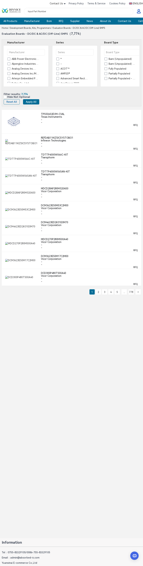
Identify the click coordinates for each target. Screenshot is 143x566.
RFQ (61, 21)
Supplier (75, 21)
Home (5, 28)
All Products (10, 21)
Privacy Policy (76, 3)
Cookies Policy (117, 3)
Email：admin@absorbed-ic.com (20, 557)
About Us (105, 21)
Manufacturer (32, 21)
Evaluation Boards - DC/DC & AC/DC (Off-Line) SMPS (78, 28)
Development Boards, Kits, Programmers (31, 28)
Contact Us (124, 21)
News (90, 21)
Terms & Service (96, 3)
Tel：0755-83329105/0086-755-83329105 (26, 552)
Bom (49, 21)
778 (131, 292)
